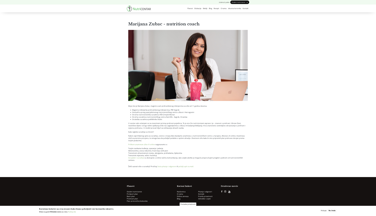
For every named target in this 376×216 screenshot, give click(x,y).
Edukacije (197, 8)
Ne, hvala (332, 210)
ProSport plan (132, 194)
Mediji (205, 8)
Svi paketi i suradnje (136, 158)
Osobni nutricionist (134, 192)
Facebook (222, 191)
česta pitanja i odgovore (166, 166)
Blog (210, 8)
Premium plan (132, 199)
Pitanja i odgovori (205, 192)
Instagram (225, 191)
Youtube (229, 191)
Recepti (216, 8)
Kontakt (245, 8)
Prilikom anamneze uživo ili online (141, 144)
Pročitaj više (72, 212)
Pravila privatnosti (205, 196)
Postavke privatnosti (188, 204)
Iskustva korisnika (234, 8)
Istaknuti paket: (232, 2)
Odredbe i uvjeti (204, 199)
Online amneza (183, 196)
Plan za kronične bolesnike (137, 201)
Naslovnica (181, 192)
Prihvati (324, 211)
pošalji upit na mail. (186, 166)
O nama (223, 8)
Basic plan (131, 196)
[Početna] (139, 8)
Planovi (190, 8)
